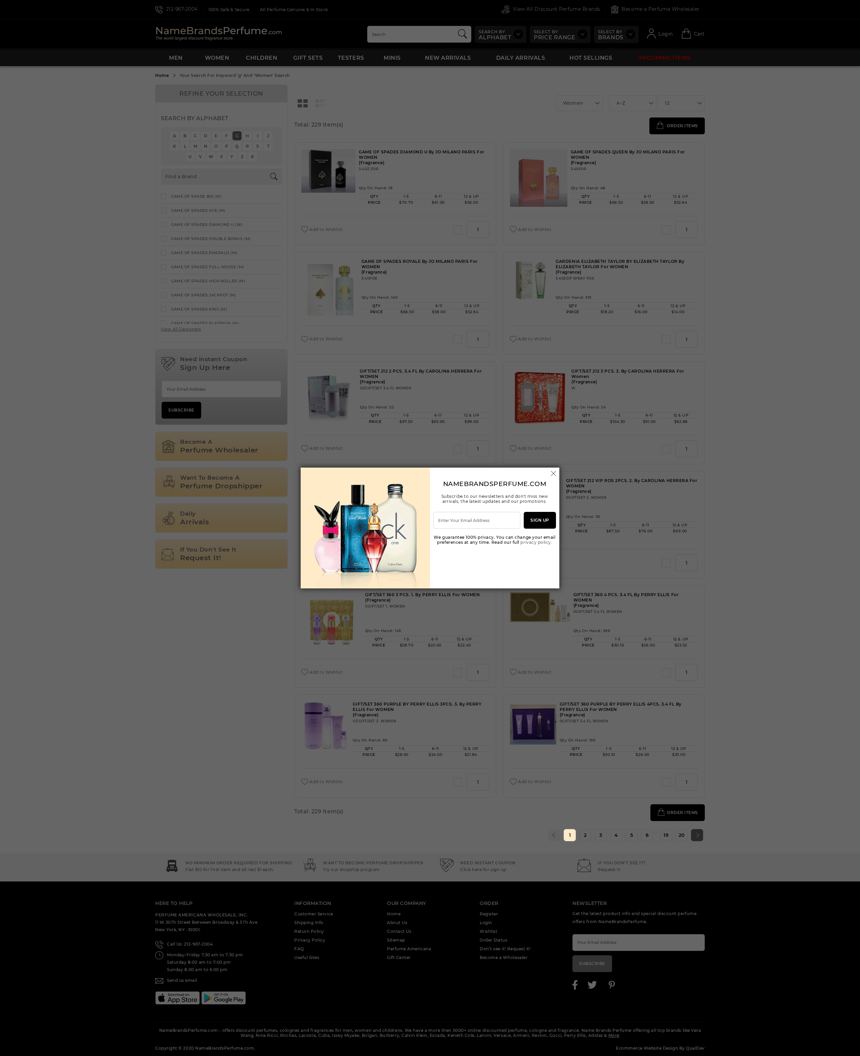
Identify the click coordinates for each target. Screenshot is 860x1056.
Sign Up (539, 520)
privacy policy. (536, 542)
